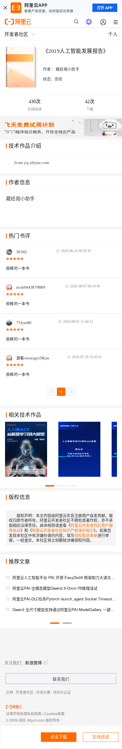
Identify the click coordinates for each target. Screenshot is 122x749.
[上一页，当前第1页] (51, 392)
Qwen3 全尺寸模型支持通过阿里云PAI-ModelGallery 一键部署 (64, 609)
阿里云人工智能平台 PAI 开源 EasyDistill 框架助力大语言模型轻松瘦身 (64, 577)
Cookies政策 (54, 713)
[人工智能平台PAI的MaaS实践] (82, 449)
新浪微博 (33, 662)
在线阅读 (100, 737)
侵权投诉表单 (85, 535)
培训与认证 (62, 692)
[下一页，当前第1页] (71, 392)
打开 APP (105, 7)
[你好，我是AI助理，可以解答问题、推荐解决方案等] (89, 21)
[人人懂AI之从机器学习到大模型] (29, 449)
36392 (21, 252)
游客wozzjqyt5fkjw (32, 358)
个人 (113, 34)
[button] (49, 486)
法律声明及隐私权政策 (23, 713)
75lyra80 (23, 322)
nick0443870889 (30, 287)
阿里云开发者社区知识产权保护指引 (63, 530)
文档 (9, 692)
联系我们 (61, 679)
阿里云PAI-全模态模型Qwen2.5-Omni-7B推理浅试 (54, 588)
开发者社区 (24, 692)
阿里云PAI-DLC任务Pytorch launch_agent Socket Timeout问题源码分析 (64, 599)
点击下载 (58, 737)
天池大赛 (43, 692)
